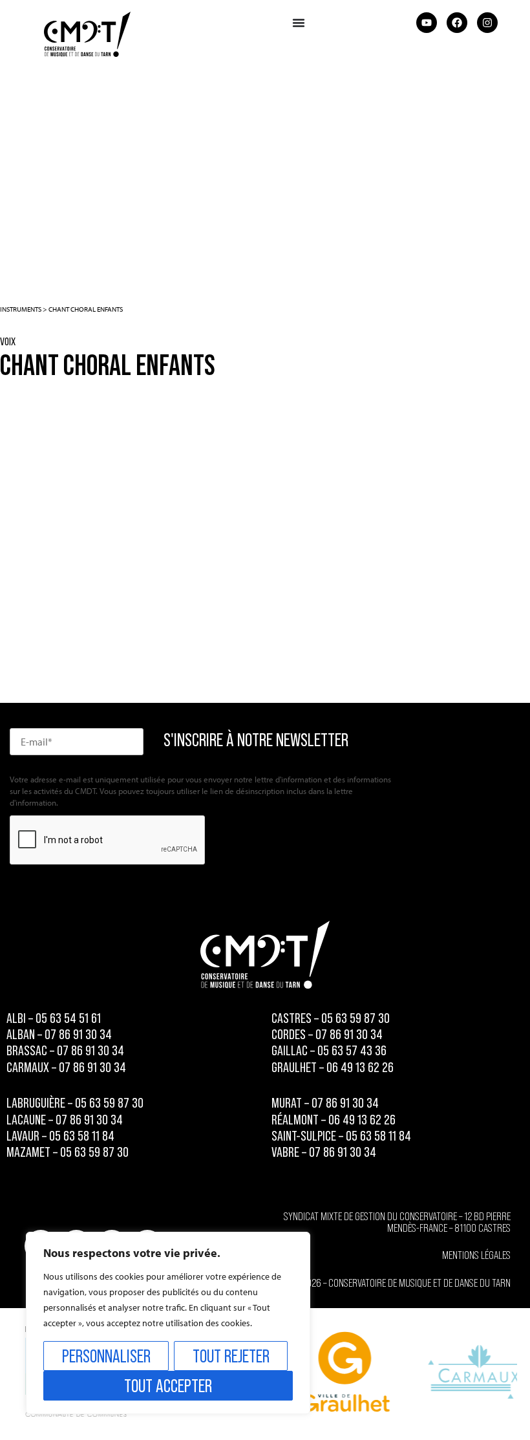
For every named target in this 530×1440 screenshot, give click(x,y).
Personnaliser (106, 1356)
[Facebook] (457, 22)
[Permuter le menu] (298, 22)
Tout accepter (168, 1385)
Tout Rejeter (231, 1356)
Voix (8, 341)
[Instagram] (487, 22)
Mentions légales (476, 1255)
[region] (168, 1323)
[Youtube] (426, 22)
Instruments (20, 309)
